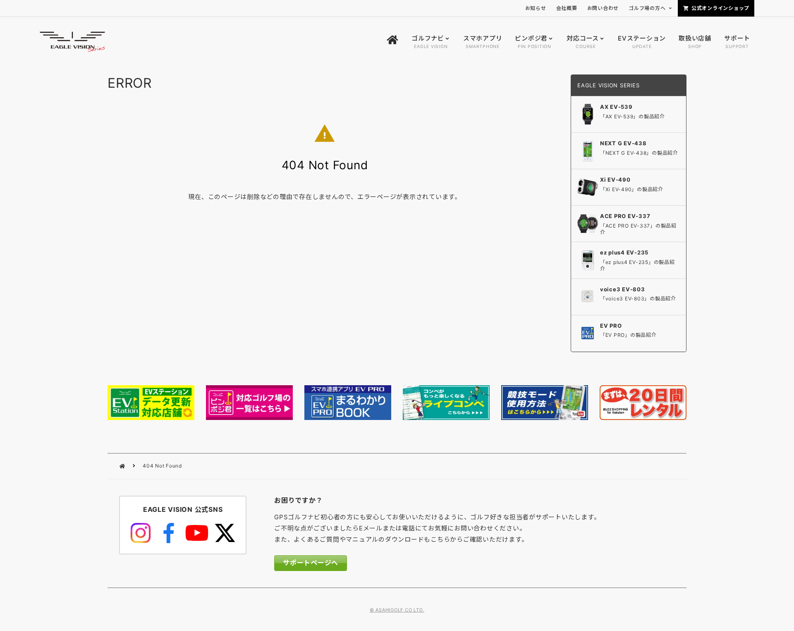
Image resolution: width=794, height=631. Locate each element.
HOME (122, 466)
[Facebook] (168, 533)
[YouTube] (196, 533)
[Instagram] (140, 533)
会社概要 (566, 8)
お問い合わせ (603, 8)
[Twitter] (225, 533)
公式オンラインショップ (720, 8)
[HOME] (392, 42)
